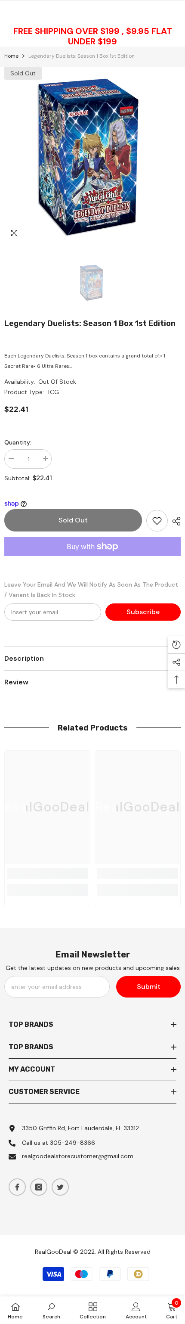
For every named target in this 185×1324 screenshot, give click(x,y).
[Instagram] (38, 1187)
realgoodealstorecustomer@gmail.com (77, 1156)
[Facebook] (17, 1187)
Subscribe (143, 611)
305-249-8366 (72, 1143)
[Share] (174, 521)
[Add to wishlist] (157, 520)
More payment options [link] (92, 561)
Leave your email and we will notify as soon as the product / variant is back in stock (91, 590)
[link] (47, 873)
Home (11, 56)
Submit (148, 986)
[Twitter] (60, 1187)
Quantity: (17, 442)
